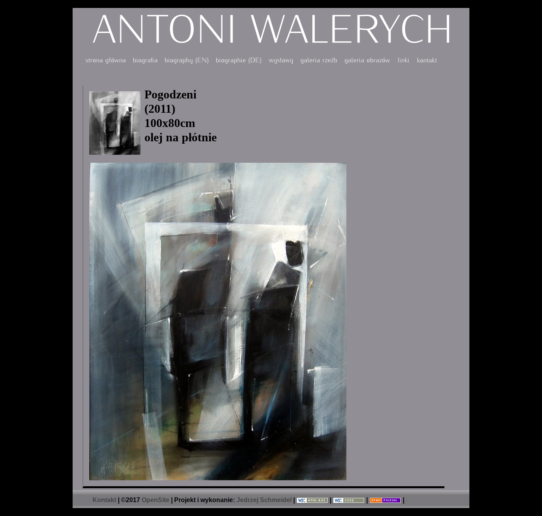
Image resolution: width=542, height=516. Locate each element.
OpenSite (155, 500)
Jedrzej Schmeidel (264, 500)
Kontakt (104, 500)
